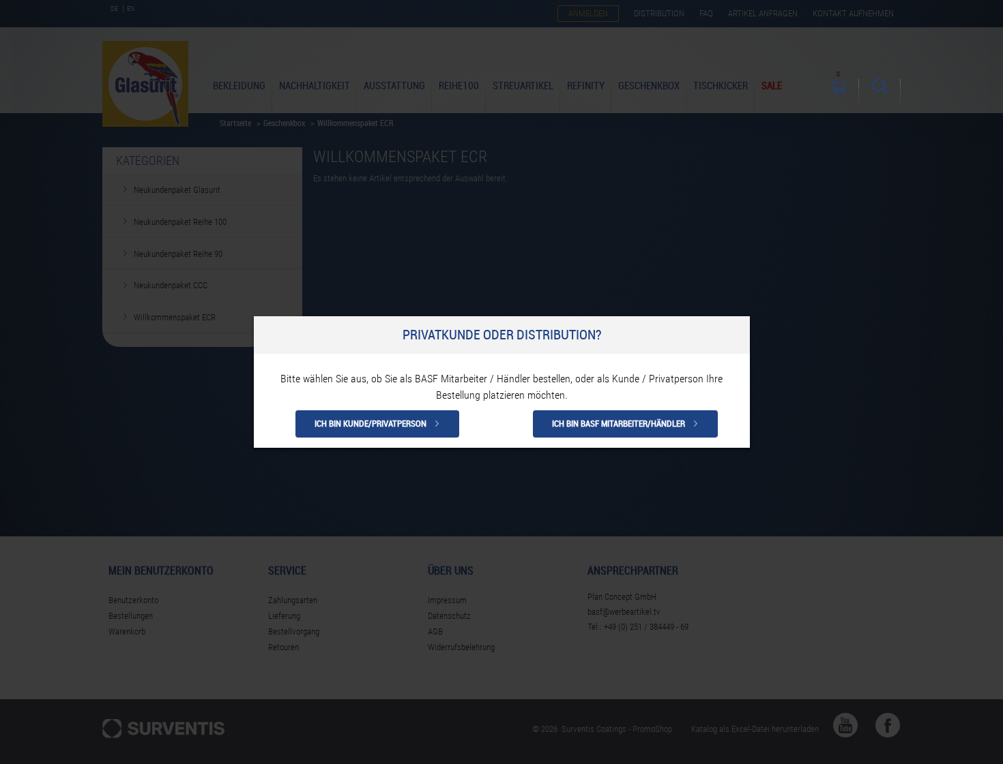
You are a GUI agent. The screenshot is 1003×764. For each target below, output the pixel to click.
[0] (838, 96)
